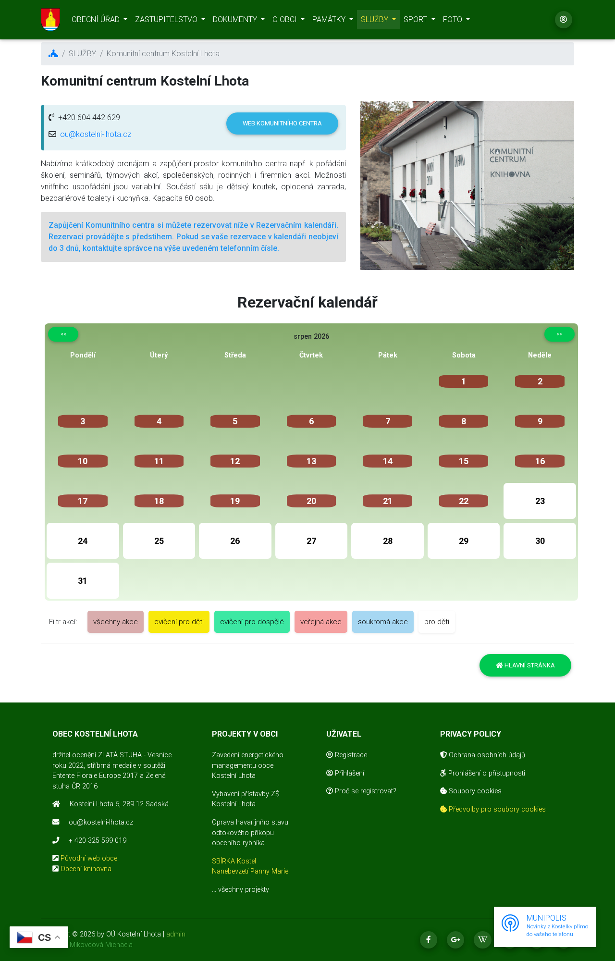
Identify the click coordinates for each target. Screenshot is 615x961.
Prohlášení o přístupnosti (485, 773)
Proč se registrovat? (364, 791)
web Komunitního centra (282, 123)
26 (235, 541)
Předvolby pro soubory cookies (496, 809)
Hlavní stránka (529, 665)
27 (311, 541)
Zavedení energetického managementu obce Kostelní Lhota (247, 765)
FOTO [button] (453, 19)
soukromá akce (383, 621)
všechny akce (115, 621)
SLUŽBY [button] (375, 19)
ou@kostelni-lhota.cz (95, 134)
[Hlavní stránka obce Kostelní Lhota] (50, 20)
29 (463, 541)
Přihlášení (348, 773)
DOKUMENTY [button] (236, 19)
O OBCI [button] (285, 19)
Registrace (350, 755)
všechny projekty (243, 890)
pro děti (436, 621)
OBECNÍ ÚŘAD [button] (97, 19)
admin (175, 934)
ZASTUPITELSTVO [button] (167, 19)
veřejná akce (321, 621)
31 (82, 581)
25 (159, 541)
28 (388, 541)
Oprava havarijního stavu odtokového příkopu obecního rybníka (250, 832)
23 (540, 501)
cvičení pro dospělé (252, 621)
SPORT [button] (416, 19)
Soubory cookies (474, 791)
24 (82, 541)
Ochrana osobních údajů (486, 755)
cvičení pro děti (179, 621)
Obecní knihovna (86, 869)
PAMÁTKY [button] (329, 19)
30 (540, 541)
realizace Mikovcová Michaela (87, 945)
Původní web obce (89, 858)
